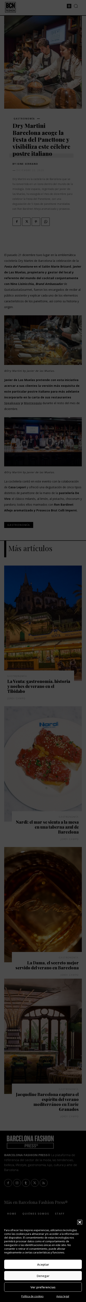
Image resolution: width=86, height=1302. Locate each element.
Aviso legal (62, 1296)
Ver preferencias (43, 1287)
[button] (80, 1222)
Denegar (43, 1276)
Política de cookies (32, 1296)
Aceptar (43, 1264)
